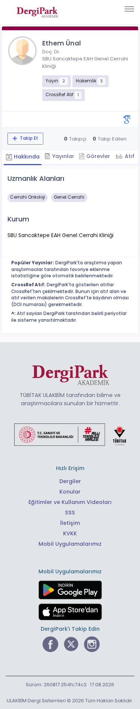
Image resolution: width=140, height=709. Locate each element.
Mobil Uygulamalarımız (70, 544)
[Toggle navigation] (129, 8)
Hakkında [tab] (26, 156)
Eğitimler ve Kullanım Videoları (70, 502)
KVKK (70, 533)
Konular (70, 491)
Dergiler (70, 481)
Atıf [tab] (128, 156)
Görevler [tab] (97, 156)
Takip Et (28, 138)
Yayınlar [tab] (62, 156)
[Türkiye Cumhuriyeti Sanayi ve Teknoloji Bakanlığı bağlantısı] (70, 434)
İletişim (70, 523)
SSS (70, 512)
